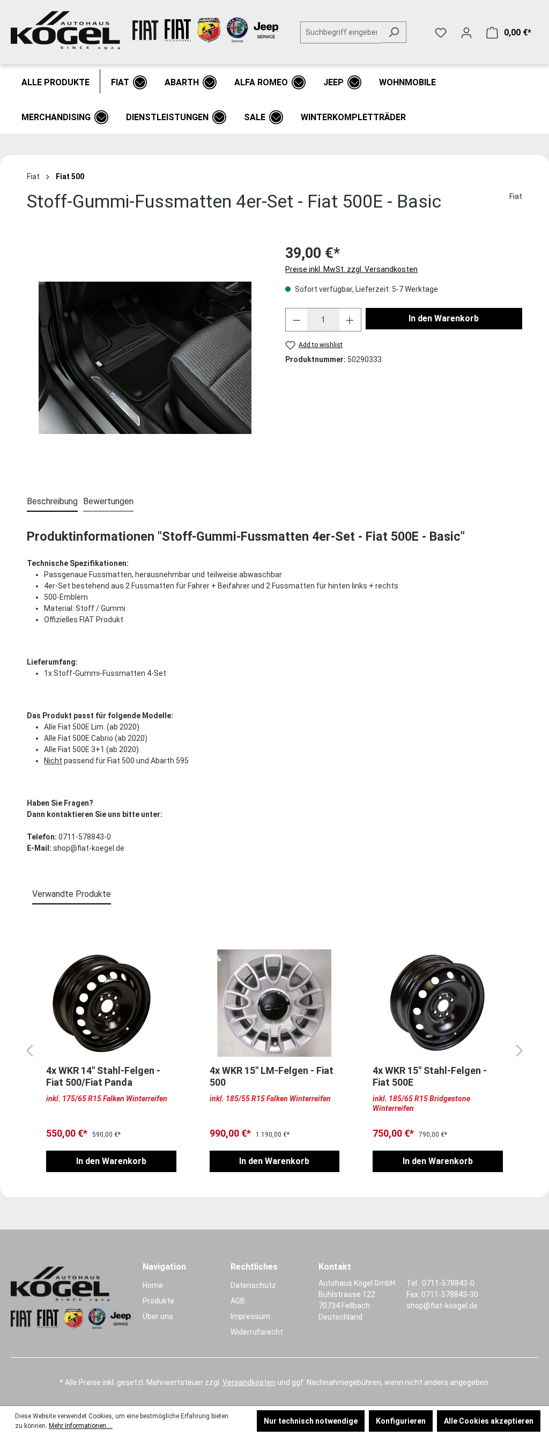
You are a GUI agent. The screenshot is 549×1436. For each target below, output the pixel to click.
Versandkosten (249, 1382)
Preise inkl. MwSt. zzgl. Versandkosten (351, 269)
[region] (145, 357)
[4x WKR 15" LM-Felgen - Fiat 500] (275, 1003)
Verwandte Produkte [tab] (71, 894)
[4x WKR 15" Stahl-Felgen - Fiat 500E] (438, 1003)
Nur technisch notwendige (311, 1421)
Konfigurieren (401, 1421)
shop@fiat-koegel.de (442, 1305)
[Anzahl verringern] (296, 320)
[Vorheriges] (29, 1051)
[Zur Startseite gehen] (145, 30)
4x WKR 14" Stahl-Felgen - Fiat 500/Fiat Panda (103, 1076)
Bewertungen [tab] (108, 501)
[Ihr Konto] (466, 32)
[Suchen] (393, 32)
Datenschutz (253, 1285)
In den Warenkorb (444, 318)
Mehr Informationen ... (81, 1426)
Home (153, 1285)
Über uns (158, 1316)
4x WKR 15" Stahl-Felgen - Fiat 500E (430, 1076)
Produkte (158, 1301)
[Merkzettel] (441, 32)
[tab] (52, 502)
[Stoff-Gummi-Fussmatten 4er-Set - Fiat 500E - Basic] (145, 358)
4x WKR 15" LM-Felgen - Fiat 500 (271, 1076)
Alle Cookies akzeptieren (488, 1421)
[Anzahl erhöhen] (350, 320)
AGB (238, 1301)
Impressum (250, 1316)
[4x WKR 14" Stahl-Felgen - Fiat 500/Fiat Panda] (111, 1003)
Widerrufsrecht (257, 1332)
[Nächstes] (519, 1051)
